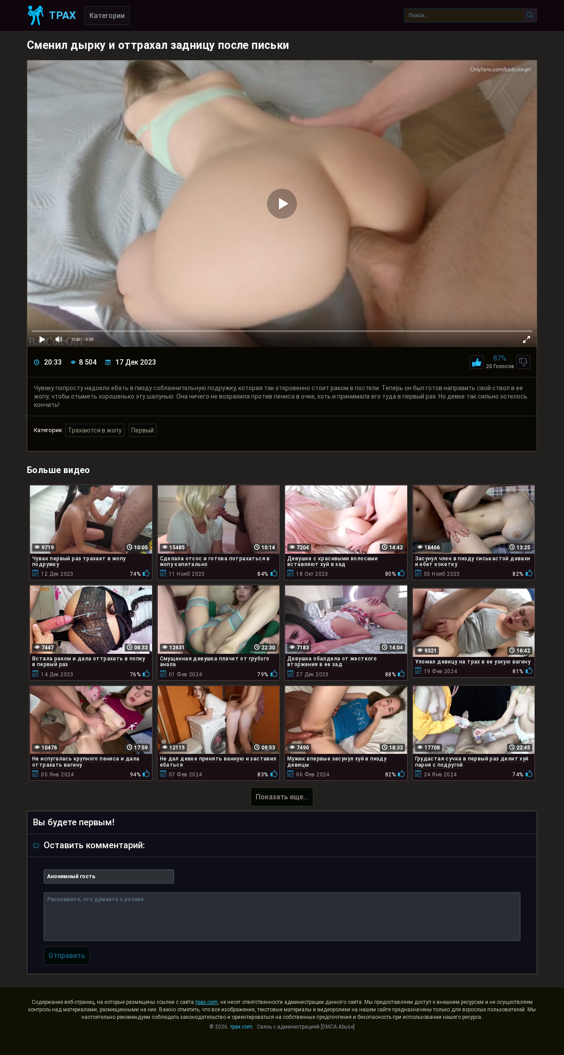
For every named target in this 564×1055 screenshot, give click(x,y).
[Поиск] (530, 15)
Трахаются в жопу (95, 430)
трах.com (206, 1002)
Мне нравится (476, 362)
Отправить (66, 955)
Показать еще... (282, 797)
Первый (142, 430)
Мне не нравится (523, 362)
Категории (107, 15)
